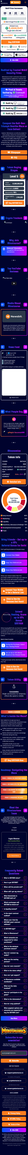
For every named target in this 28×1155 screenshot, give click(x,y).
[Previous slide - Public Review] (3, 411)
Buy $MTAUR (14, 42)
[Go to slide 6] (15, 209)
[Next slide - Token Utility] (25, 679)
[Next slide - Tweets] (25, 347)
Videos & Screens (14, 712)
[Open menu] (25, 2)
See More (19, 1019)
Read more (17, 397)
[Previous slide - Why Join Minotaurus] (3, 242)
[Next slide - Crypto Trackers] (25, 218)
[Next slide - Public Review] (25, 411)
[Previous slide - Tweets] (3, 347)
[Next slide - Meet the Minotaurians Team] (25, 810)
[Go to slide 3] (15, 862)
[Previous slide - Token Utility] (3, 679)
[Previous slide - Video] (3, 270)
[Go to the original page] (14, 316)
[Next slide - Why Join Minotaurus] (25, 242)
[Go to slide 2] (13, 862)
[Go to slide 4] (12, 209)
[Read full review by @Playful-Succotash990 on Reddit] (20, 428)
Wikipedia (22, 84)
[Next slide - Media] (25, 305)
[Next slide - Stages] (25, 169)
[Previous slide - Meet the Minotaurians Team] (3, 810)
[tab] (14, 878)
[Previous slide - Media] (3, 305)
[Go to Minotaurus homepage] (2, 2)
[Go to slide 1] (12, 862)
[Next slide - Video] (25, 270)
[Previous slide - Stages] (3, 169)
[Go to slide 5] (13, 209)
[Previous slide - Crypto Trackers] (3, 218)
